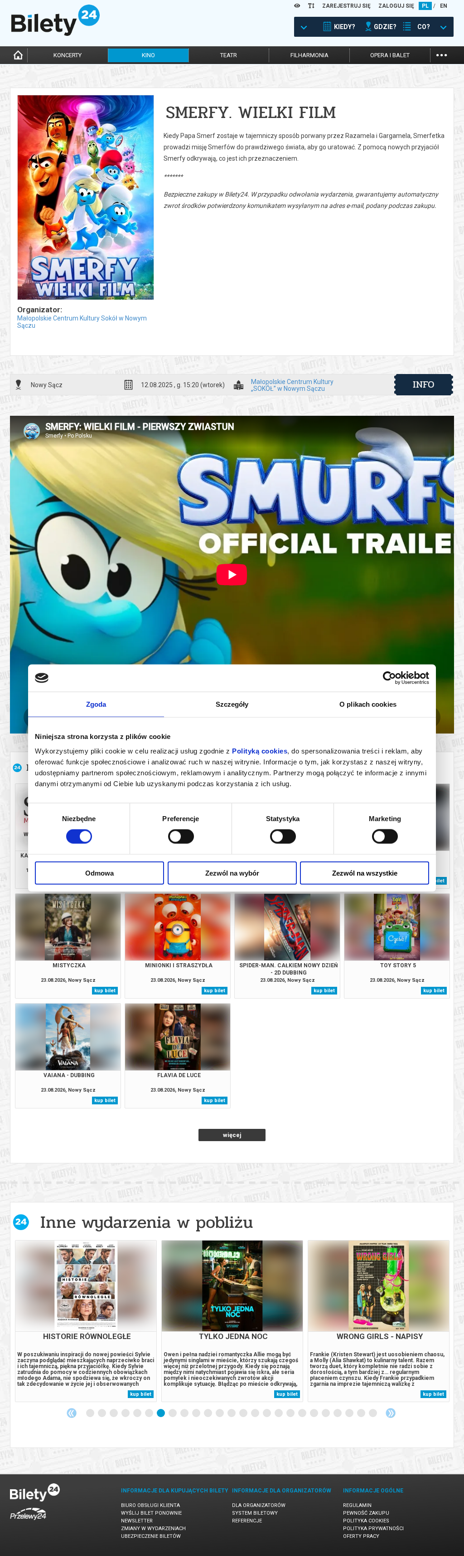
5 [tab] (137, 1413)
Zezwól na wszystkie (364, 872)
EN (443, 6)
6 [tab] (149, 1413)
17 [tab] (279, 1413)
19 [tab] (302, 1413)
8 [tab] (173, 1413)
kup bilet (105, 991)
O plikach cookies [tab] (367, 704)
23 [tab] (349, 1413)
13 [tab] (232, 1413)
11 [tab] (208, 1413)
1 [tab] (90, 1413)
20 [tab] (314, 1413)
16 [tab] (267, 1413)
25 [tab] (373, 1413)
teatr (228, 55)
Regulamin (357, 1505)
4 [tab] (125, 1413)
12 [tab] (220, 1413)
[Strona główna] (55, 33)
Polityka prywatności (373, 1528)
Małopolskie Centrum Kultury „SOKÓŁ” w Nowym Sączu (292, 385)
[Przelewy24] (28, 1522)
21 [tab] (326, 1413)
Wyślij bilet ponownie (151, 1513)
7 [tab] (161, 1413)
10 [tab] (196, 1413)
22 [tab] (338, 1413)
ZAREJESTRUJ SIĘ (346, 6)
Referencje (247, 1521)
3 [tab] (114, 1413)
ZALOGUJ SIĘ (396, 6)
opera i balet (390, 55)
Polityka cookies (366, 1521)
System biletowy (255, 1513)
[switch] (181, 836)
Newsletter (137, 1521)
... (441, 54)
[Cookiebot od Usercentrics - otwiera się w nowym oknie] (389, 678)
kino (148, 55)
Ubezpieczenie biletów (151, 1536)
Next (391, 1413)
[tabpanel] (86, 1321)
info (424, 384)
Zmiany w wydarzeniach (153, 1528)
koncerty (67, 55)
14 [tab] (243, 1413)
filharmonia (309, 55)
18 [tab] (290, 1413)
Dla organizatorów (258, 1505)
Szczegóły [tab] (232, 704)
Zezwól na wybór (232, 872)
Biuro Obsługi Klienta (150, 1505)
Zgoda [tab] (96, 704)
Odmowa (99, 872)
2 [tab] (102, 1413)
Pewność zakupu (366, 1513)
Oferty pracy (361, 1536)
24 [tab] (361, 1413)
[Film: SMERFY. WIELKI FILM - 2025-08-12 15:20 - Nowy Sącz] (85, 198)
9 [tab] (184, 1413)
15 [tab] (255, 1413)
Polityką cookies (259, 750)
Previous (72, 1413)
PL (425, 6)
